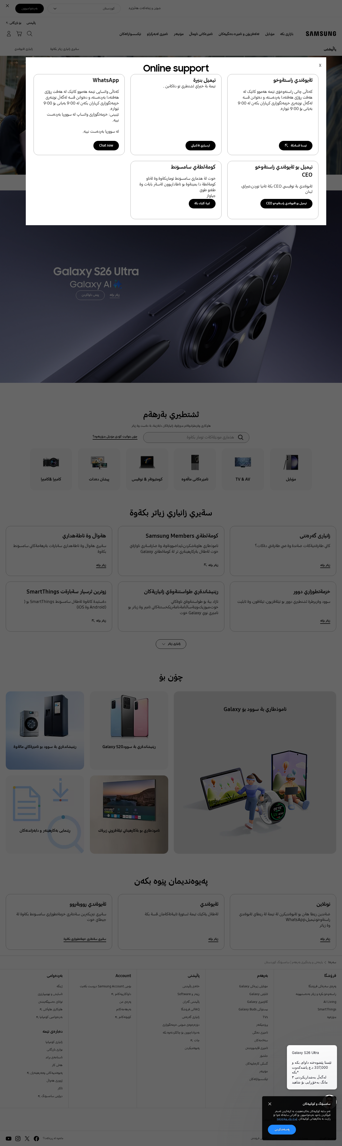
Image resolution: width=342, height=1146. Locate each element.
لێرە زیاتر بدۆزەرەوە (287, 1118)
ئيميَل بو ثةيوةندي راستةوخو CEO (286, 203)
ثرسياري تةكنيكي (200, 146)
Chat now (106, 146)
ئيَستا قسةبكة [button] (299, 146)
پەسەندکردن (282, 1129)
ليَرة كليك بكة (202, 203)
